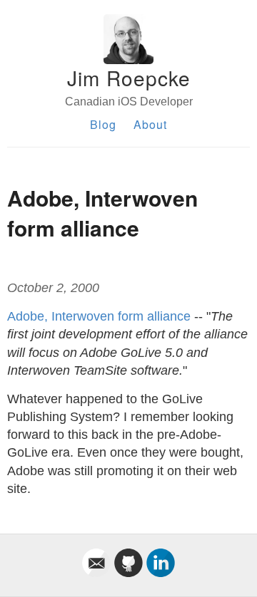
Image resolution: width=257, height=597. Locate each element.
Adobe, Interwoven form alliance (99, 316)
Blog (103, 124)
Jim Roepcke (129, 77)
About (150, 124)
